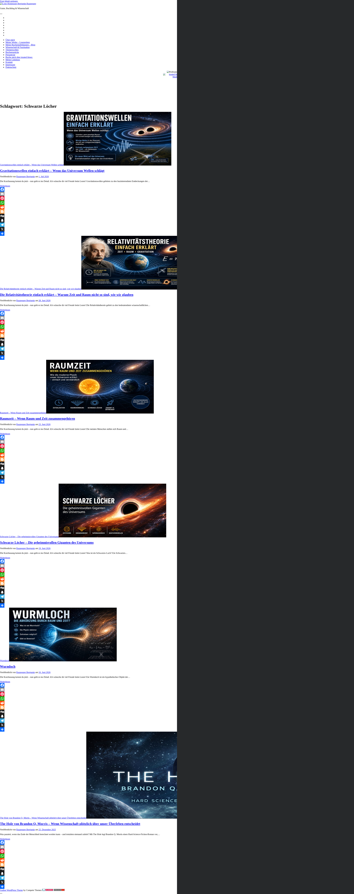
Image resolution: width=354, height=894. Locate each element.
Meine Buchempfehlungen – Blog (20, 45)
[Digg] (177, 216)
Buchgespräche (12, 52)
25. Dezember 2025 (47, 829)
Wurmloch (4, 660)
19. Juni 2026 (44, 548)
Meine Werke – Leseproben (18, 42)
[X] (177, 229)
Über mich (10, 40)
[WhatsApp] (177, 202)
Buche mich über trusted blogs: (19, 57)
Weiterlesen (5, 186)
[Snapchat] (177, 220)
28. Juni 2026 (44, 300)
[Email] (177, 194)
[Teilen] (177, 233)
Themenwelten (12, 50)
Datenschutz (11, 67)
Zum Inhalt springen (9, 1)
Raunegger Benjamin (25, 176)
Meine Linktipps (13, 60)
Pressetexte (10, 55)
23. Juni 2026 (44, 424)
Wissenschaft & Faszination (18, 47)
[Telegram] (177, 225)
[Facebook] (177, 189)
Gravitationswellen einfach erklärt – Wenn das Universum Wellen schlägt (32, 165)
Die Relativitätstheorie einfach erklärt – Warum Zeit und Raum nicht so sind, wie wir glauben (40, 289)
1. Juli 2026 (44, 176)
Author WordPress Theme (11, 890)
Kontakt (9, 62)
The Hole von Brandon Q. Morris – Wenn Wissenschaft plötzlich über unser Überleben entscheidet (43, 818)
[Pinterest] (177, 198)
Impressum (10, 65)
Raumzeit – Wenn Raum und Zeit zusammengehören (23, 413)
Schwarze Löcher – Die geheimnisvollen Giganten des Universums (29, 536)
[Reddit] (177, 207)
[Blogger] (177, 211)
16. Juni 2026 (44, 672)
